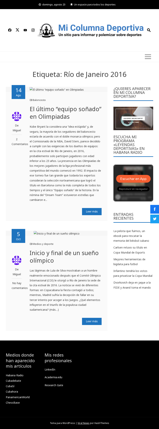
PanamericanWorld (18, 397)
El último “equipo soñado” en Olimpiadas (65, 112)
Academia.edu (53, 377)
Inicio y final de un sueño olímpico (64, 256)
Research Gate (54, 385)
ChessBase (13, 402)
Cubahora (12, 391)
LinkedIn (50, 369)
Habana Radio (14, 375)
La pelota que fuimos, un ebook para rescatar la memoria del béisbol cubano (131, 235)
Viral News (83, 423)
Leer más (92, 211)
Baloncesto (39, 100)
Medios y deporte (43, 244)
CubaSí (10, 386)
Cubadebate (13, 381)
